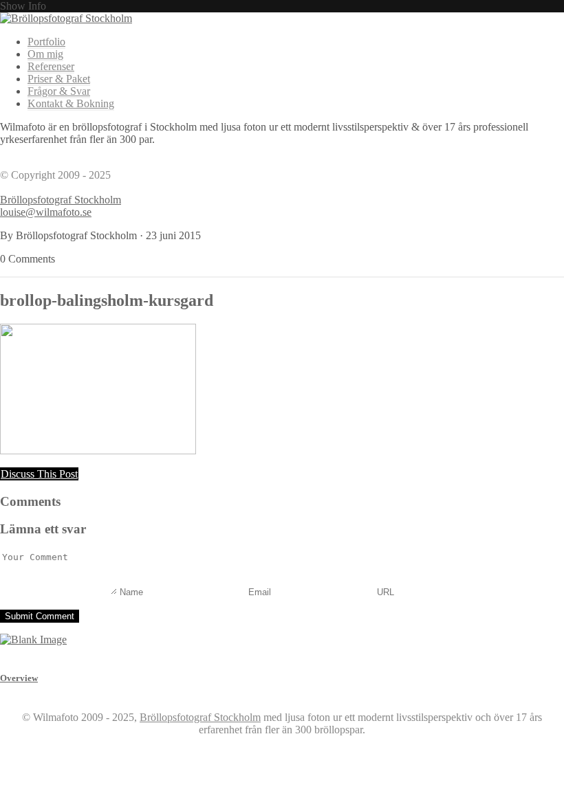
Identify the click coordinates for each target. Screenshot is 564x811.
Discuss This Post (39, 474)
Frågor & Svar (59, 91)
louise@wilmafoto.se (45, 212)
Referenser (51, 66)
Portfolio (46, 41)
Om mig (45, 54)
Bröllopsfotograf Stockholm (60, 199)
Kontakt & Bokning (71, 103)
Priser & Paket (59, 79)
